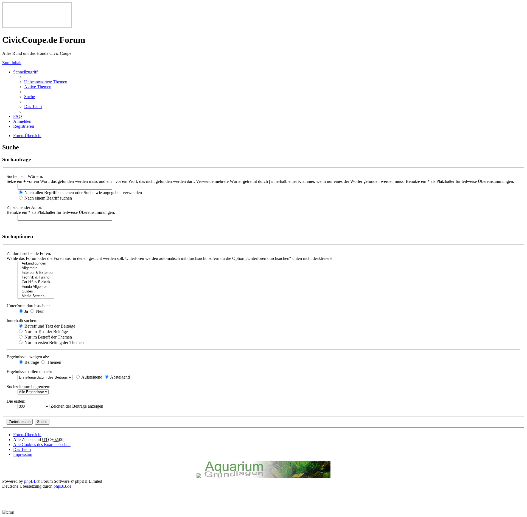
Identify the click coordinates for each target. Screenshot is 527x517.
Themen (53, 362)
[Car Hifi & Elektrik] (36, 282)
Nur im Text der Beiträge (45, 331)
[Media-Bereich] (36, 296)
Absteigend (119, 377)
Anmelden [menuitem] (22, 121)
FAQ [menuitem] (17, 116)
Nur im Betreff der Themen (47, 337)
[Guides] (36, 291)
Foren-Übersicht (27, 434)
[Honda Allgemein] (36, 287)
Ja (25, 311)
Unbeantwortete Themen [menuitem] (45, 81)
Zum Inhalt (11, 62)
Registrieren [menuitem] (23, 126)
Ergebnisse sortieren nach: (29, 371)
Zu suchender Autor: (24, 207)
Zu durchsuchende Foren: (29, 253)
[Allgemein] (36, 268)
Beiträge (31, 362)
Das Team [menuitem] (33, 106)
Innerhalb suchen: (22, 320)
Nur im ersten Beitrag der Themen (53, 342)
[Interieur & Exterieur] (36, 273)
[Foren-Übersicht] (37, 26)
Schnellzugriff (25, 72)
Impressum (22, 454)
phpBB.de (62, 486)
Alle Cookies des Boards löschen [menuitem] (42, 444)
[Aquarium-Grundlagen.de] (266, 476)
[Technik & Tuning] (36, 277)
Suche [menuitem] (29, 96)
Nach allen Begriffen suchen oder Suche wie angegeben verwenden (82, 192)
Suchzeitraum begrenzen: (28, 386)
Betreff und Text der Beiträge (49, 326)
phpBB (30, 481)
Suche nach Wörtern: (25, 176)
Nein (39, 311)
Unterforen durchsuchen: (28, 305)
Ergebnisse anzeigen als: (28, 356)
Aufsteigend (91, 377)
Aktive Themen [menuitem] (37, 86)
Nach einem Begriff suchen (47, 198)
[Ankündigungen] (36, 263)
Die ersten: (16, 401)
